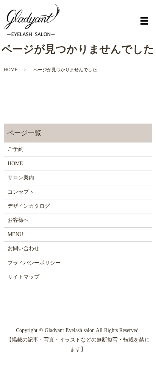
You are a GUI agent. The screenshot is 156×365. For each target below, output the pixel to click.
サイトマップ (23, 277)
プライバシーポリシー (34, 263)
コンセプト (21, 192)
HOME (10, 69)
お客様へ (18, 220)
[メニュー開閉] (144, 21)
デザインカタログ (29, 206)
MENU (15, 234)
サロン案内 (21, 177)
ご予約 (15, 149)
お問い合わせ (23, 248)
